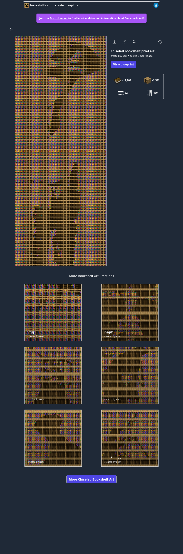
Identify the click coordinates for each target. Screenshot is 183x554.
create (59, 5)
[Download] (114, 42)
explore (73, 5)
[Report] (134, 42)
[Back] (11, 29)
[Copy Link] (124, 42)
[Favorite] (160, 42)
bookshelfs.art (40, 5)
